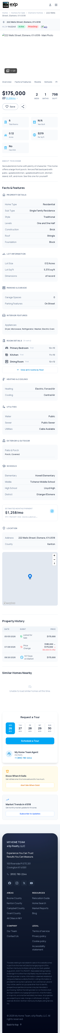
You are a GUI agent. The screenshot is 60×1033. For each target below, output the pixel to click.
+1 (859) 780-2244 (23, 758)
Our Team (12, 931)
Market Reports (40, 908)
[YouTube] (31, 883)
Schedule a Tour (30, 740)
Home (5, 12)
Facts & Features (23, 82)
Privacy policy (39, 936)
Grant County (14, 913)
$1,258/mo (11, 98)
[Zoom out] (54, 559)
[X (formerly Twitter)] (24, 883)
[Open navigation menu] (56, 5)
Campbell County (16, 908)
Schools (48, 82)
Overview (6, 82)
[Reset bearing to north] (54, 564)
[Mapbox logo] (9, 603)
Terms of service (41, 931)
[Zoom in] (54, 555)
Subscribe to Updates (30, 813)
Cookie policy (39, 941)
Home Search (39, 903)
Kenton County (14, 903)
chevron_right (17, 98)
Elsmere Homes (35, 12)
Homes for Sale (18, 12)
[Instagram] (17, 883)
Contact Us (13, 936)
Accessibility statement (38, 948)
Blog (34, 913)
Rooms (37, 82)
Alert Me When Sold (30, 785)
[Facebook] (9, 883)
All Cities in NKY (14, 918)
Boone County (14, 898)
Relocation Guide (41, 898)
